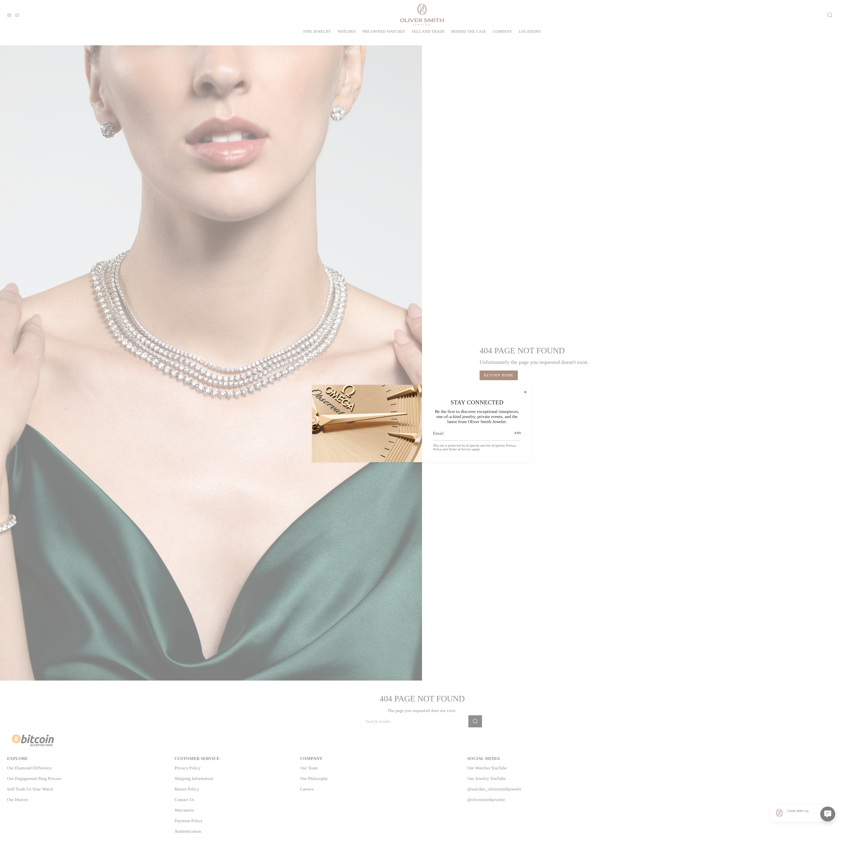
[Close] (525, 391)
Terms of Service (460, 449)
